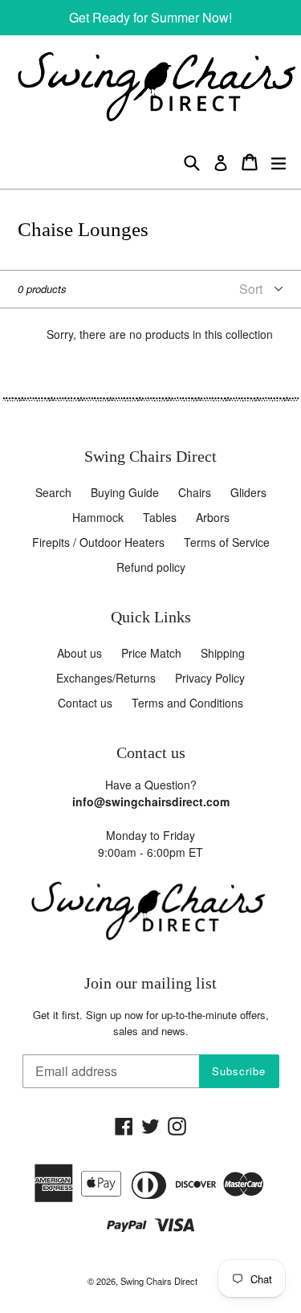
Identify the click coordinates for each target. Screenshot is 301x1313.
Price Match (151, 653)
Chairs (194, 492)
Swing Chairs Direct (158, 1280)
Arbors (213, 517)
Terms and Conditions (187, 703)
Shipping (223, 653)
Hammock (98, 517)
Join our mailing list (150, 983)
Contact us (85, 703)
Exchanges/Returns (106, 678)
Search (53, 492)
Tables (160, 517)
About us (79, 653)
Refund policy (150, 567)
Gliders (248, 492)
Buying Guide (125, 492)
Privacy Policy (210, 678)
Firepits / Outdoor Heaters (98, 542)
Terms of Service (227, 542)
